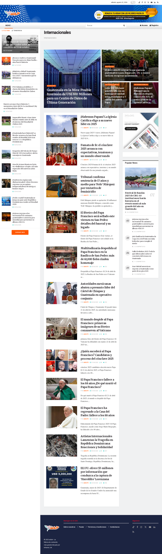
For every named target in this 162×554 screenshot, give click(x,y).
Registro (154, 25)
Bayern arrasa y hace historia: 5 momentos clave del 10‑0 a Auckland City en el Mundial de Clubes (20, 106)
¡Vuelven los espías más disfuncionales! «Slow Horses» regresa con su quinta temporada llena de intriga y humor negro (25, 184)
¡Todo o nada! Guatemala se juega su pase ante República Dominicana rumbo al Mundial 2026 (25, 201)
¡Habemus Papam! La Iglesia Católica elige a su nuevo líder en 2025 (99, 120)
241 (105, 231)
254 (105, 334)
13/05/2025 (109, 80)
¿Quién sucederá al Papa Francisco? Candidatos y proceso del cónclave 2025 (97, 355)
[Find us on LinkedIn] (154, 2)
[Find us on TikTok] (139, 2)
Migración (109, 66)
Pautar (81, 527)
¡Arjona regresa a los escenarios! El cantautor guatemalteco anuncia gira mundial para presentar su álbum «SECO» (23, 217)
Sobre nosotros (69, 527)
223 (105, 160)
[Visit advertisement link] (126, 14)
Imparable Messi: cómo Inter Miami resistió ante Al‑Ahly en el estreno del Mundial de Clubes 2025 (24, 120)
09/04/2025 (94, 451)
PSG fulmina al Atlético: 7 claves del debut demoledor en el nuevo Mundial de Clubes (24, 89)
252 (105, 267)
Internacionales (112, 85)
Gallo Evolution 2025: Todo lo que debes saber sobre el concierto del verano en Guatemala (143, 255)
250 (105, 302)
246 (117, 107)
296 (105, 483)
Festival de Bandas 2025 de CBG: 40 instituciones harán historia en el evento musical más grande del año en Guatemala (135, 200)
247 (105, 451)
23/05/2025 (60, 107)
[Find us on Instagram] (145, 2)
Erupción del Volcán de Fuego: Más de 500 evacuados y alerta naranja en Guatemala (24, 153)
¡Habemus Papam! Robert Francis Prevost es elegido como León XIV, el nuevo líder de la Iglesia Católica (143, 95)
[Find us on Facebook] (142, 2)
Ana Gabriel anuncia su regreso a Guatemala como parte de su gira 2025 (143, 268)
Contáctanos (115, 527)
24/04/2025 (94, 267)
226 (117, 80)
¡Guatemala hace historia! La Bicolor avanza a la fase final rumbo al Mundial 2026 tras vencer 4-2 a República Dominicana (24, 137)
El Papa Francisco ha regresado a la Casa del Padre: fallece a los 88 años (98, 411)
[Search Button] (124, 25)
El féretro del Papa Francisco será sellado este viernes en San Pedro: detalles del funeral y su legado (97, 220)
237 (105, 195)
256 (68, 107)
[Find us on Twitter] (148, 2)
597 (105, 362)
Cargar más (20, 232)
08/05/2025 (138, 107)
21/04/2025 (94, 362)
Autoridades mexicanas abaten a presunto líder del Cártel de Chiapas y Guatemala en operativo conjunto (98, 291)
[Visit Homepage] (12, 14)
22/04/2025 (94, 302)
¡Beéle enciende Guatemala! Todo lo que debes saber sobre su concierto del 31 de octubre (20, 45)
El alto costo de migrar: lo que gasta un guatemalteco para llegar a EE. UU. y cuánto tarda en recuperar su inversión (127, 73)
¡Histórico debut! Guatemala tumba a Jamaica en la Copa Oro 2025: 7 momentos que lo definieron (24, 74)
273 (105, 419)
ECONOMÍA (51, 86)
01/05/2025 (94, 195)
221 (105, 128)
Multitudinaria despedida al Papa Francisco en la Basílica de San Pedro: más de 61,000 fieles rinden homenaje (98, 256)
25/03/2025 (94, 483)
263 (105, 391)
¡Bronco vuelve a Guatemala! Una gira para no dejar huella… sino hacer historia (25, 60)
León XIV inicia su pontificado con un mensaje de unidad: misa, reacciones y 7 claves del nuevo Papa (115, 95)
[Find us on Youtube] (151, 2)
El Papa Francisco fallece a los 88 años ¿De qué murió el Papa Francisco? (98, 383)
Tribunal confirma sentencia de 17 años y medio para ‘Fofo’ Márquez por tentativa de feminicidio (98, 184)
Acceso (144, 25)
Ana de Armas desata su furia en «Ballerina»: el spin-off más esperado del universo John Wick (25, 167)
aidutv (52, 107)
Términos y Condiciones (97, 527)
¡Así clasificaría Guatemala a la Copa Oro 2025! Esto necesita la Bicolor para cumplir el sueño (144, 240)
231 (146, 107)
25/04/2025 (94, 231)
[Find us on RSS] (157, 2)
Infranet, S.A (48, 548)
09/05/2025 (109, 107)
